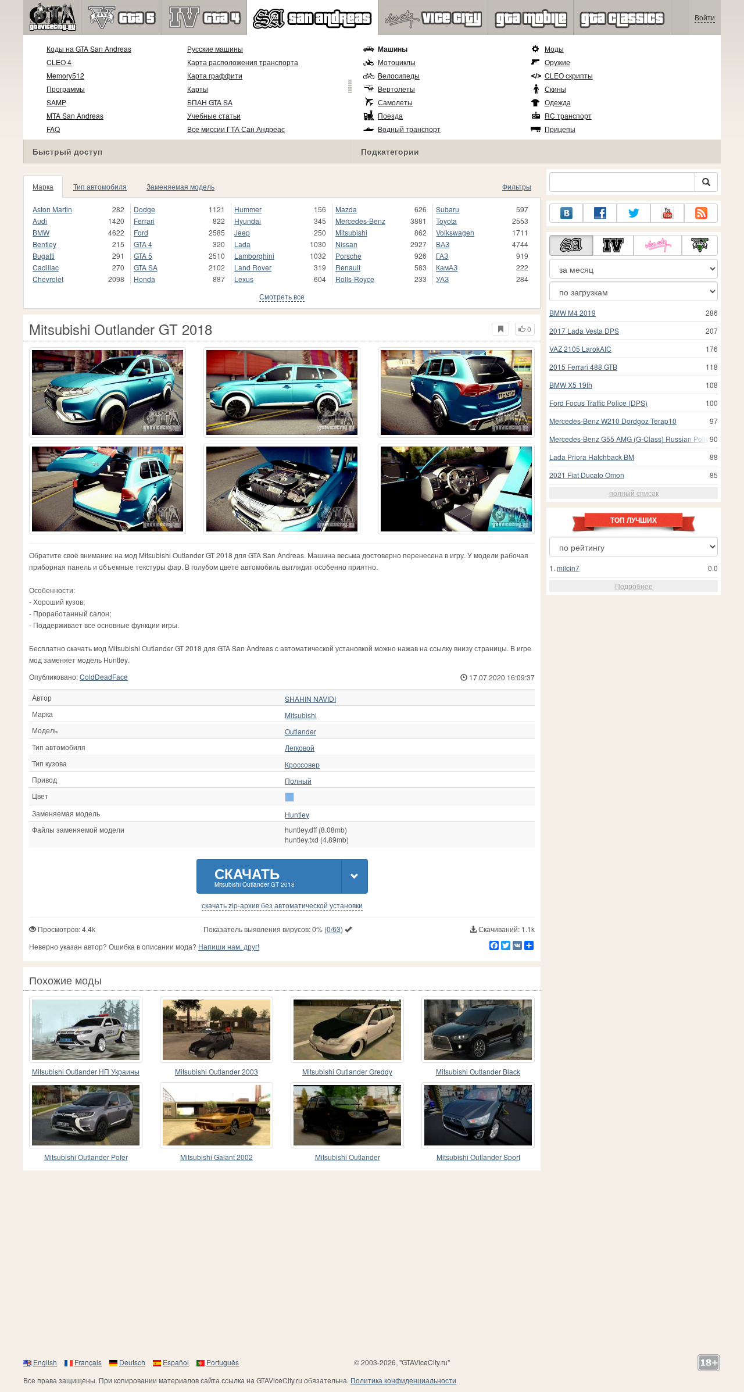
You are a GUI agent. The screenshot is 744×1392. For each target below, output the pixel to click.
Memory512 (65, 75)
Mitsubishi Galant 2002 (216, 1157)
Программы (65, 89)
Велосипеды (399, 75)
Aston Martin (52, 209)
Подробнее (634, 586)
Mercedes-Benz (360, 221)
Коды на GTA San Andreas (88, 48)
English (45, 1362)
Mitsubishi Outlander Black (478, 1071)
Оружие (557, 62)
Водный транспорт (409, 129)
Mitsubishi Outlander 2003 (216, 1071)
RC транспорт (568, 115)
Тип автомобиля (100, 186)
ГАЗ (442, 255)
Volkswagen (455, 232)
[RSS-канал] (701, 213)
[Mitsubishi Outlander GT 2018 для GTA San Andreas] (107, 392)
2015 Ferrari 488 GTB (583, 367)
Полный (298, 781)
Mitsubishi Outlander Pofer (86, 1157)
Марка (43, 186)
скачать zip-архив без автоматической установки (282, 905)
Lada (242, 244)
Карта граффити (214, 75)
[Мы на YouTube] (667, 213)
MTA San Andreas (74, 115)
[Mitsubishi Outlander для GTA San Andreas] (347, 1115)
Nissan (346, 244)
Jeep (242, 232)
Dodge (144, 209)
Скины (555, 89)
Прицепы (560, 129)
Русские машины (215, 48)
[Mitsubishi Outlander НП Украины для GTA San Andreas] (85, 1030)
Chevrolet (48, 279)
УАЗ (442, 279)
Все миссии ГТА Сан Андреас (236, 129)
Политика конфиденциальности (403, 1380)
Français (88, 1362)
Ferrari (144, 221)
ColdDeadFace (104, 676)
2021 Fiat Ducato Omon (586, 475)
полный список (634, 493)
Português (222, 1362)
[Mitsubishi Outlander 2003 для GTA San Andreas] (216, 1030)
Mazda (346, 209)
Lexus (243, 279)
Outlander (300, 731)
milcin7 (568, 568)
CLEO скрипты (569, 75)
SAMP (56, 102)
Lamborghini (254, 255)
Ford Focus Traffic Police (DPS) (598, 403)
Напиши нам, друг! (228, 946)
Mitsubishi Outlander (347, 1157)
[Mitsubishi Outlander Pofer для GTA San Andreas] (85, 1115)
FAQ (53, 129)
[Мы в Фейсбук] (600, 213)
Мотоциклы (397, 62)
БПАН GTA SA (210, 102)
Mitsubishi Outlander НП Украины (86, 1071)
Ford (141, 232)
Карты (197, 89)
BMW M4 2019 (572, 312)
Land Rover (252, 267)
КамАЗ (446, 267)
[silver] (289, 797)
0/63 (334, 929)
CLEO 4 (58, 62)
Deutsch (132, 1362)
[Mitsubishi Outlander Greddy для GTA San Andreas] (347, 1030)
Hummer (248, 209)
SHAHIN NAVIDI (310, 699)
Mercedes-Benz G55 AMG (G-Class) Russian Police (631, 439)
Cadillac (46, 267)
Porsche (348, 255)
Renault (347, 267)
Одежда (558, 102)
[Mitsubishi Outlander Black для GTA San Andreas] (478, 1030)
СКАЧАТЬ (254, 875)
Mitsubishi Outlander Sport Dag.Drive (478, 1157)
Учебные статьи (214, 115)
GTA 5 (143, 255)
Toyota (446, 221)
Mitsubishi (351, 232)
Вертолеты (396, 89)
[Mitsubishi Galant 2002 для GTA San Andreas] (216, 1115)
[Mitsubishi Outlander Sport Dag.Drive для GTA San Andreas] (478, 1115)
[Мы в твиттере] (633, 213)
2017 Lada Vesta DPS (584, 330)
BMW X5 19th (570, 385)
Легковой (299, 748)
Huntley (297, 815)
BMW (41, 232)
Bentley (44, 244)
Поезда (390, 115)
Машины (392, 49)
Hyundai (247, 221)
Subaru (447, 209)
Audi (40, 221)
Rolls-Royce (354, 279)
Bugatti (44, 255)
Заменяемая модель (180, 186)
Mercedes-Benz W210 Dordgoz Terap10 (613, 421)
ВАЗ (442, 244)
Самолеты (395, 102)
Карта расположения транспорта (242, 62)
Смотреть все (282, 296)
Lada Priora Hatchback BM (591, 457)
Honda (144, 279)
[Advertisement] (372, 1263)
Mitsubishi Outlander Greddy (347, 1071)
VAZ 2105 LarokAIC (580, 349)
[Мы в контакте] (566, 213)
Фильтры (516, 186)
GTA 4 (143, 244)
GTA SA (146, 267)
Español (176, 1362)
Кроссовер (302, 765)
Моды (554, 48)
